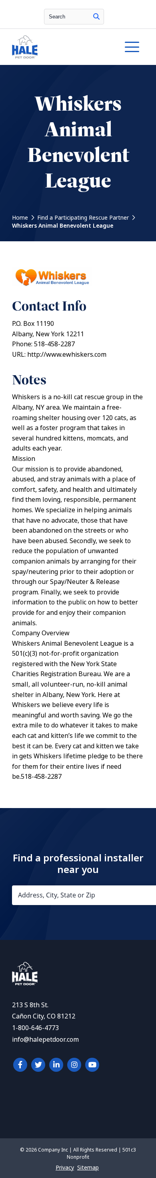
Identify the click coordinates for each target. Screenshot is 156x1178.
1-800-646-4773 (35, 1028)
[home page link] (60, 47)
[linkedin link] (56, 1065)
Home (20, 218)
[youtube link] (92, 1065)
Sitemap (88, 1168)
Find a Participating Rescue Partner (83, 218)
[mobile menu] (132, 47)
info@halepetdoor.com (45, 1039)
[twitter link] (38, 1065)
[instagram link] (74, 1065)
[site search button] (96, 16)
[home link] (25, 983)
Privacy (65, 1168)
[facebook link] (20, 1065)
